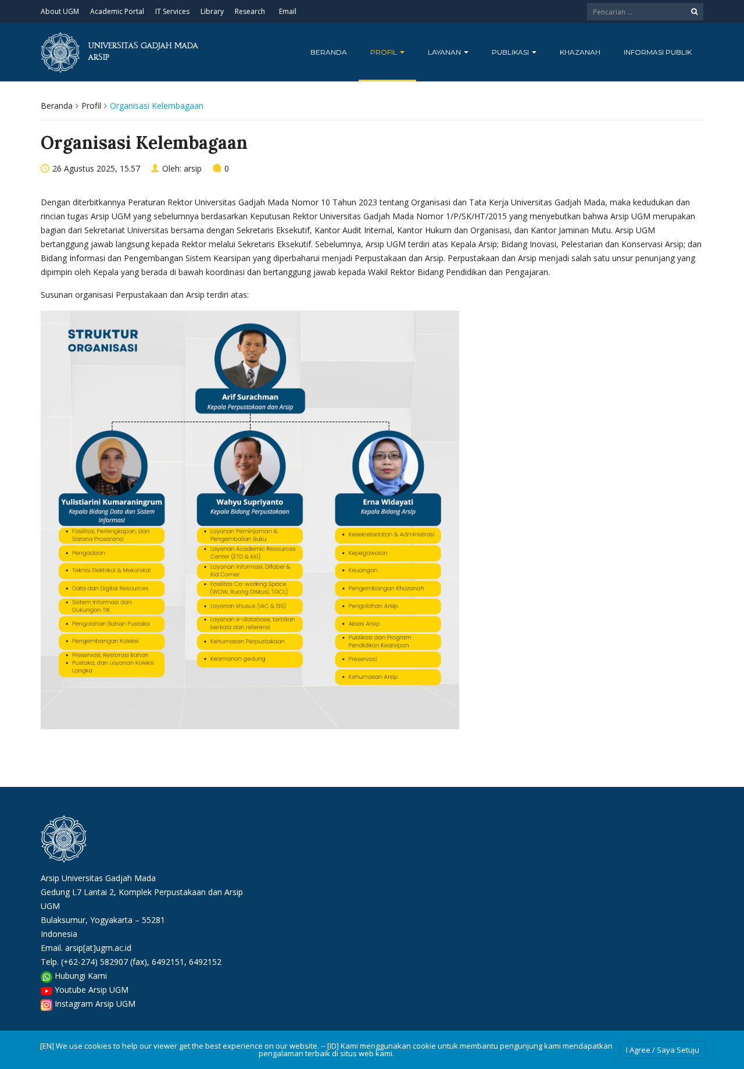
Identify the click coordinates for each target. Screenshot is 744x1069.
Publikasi (511, 52)
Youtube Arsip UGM (91, 989)
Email (287, 11)
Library (212, 11)
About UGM (60, 11)
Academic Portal (117, 11)
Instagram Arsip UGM (95, 1003)
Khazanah (580, 52)
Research (250, 11)
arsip (193, 168)
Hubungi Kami (81, 975)
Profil (384, 52)
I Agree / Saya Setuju (662, 1050)
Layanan (445, 52)
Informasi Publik (658, 52)
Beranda (328, 52)
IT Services (172, 11)
